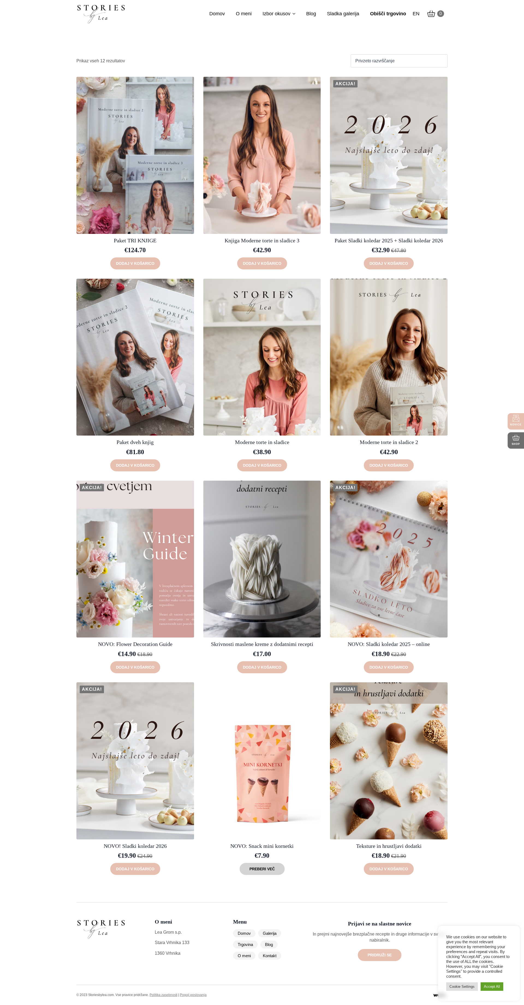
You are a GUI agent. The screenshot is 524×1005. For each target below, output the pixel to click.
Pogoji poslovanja (193, 995)
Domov (217, 13)
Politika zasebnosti (163, 995)
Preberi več (262, 869)
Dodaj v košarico (135, 263)
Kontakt (269, 955)
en (416, 13)
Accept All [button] (492, 987)
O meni (244, 13)
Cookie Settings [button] (462, 987)
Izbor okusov (276, 13)
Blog (311, 13)
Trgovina (245, 944)
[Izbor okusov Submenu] (293, 13)
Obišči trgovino (388, 13)
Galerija (269, 933)
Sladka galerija (343, 13)
